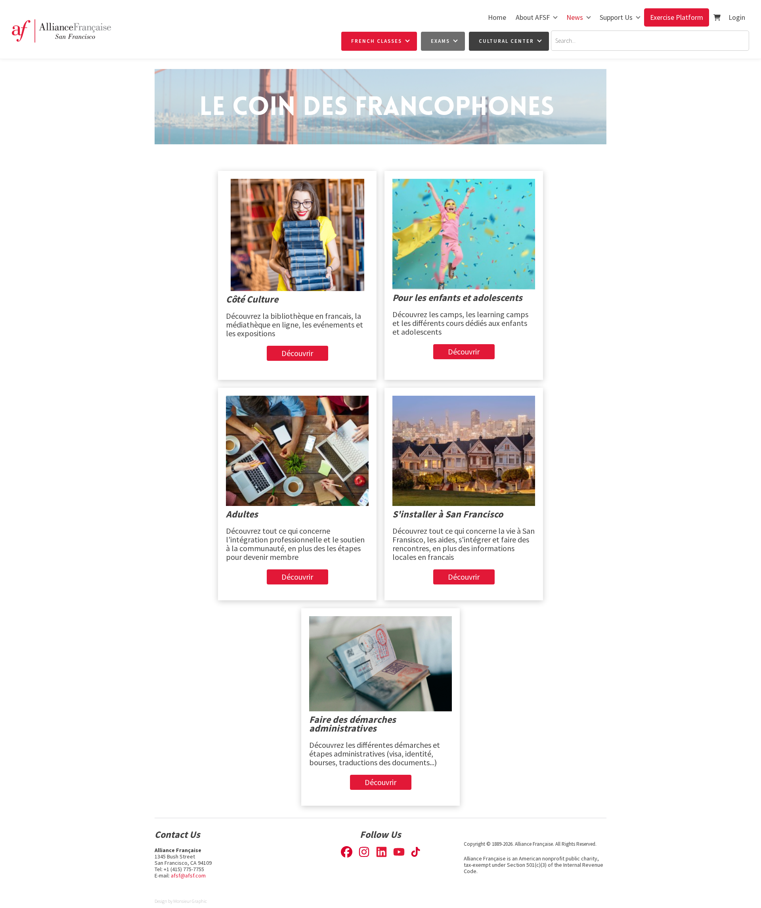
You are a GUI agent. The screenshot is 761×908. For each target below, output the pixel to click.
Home (497, 17)
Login (736, 17)
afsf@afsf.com (188, 875)
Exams (440, 41)
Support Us (616, 17)
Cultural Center (506, 41)
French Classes (376, 41)
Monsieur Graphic (190, 901)
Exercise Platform (676, 17)
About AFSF (533, 17)
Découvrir (297, 350)
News (574, 17)
